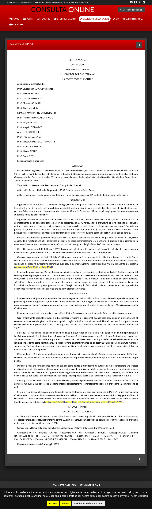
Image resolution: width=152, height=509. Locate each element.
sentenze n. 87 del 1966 (26, 267)
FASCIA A (39, 2)
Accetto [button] (53, 503)
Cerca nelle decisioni (132, 9)
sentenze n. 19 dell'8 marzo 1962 (61, 402)
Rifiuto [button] (65, 503)
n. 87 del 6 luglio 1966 (89, 402)
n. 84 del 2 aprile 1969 (111, 402)
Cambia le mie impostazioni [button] (88, 503)
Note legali (92, 485)
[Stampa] (139, 45)
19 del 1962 (46, 267)
